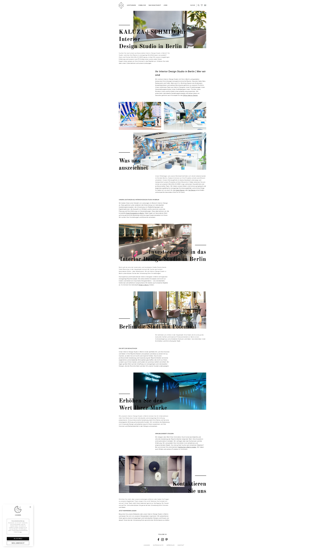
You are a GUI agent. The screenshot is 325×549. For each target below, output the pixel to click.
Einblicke (142, 5)
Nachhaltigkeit (155, 5)
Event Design (180, 190)
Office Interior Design (190, 95)
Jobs (165, 5)
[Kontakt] (205, 5)
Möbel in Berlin (144, 285)
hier (21, 532)
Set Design (192, 190)
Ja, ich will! (18, 538)
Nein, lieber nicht (18, 543)
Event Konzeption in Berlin (135, 213)
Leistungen (131, 5)
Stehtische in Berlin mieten (187, 447)
